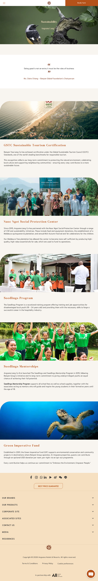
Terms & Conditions (30, 563)
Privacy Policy (47, 563)
